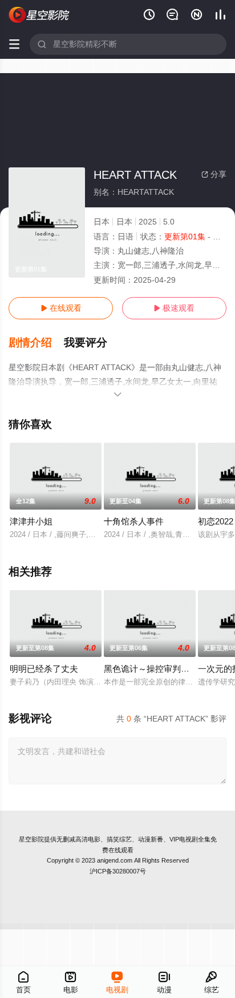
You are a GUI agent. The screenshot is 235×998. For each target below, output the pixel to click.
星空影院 (31, 839)
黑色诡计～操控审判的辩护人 (159, 669)
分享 (213, 174)
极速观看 (174, 307)
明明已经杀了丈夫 (44, 669)
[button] (36, 342)
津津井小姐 (31, 521)
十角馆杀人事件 (134, 521)
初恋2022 (215, 521)
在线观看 (61, 307)
